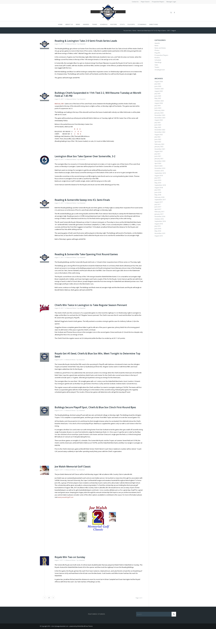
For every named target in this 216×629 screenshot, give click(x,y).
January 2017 (159, 214)
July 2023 (157, 122)
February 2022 (159, 144)
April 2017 (158, 209)
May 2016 (158, 231)
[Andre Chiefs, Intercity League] (44, 308)
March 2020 (158, 166)
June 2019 (158, 180)
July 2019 (157, 178)
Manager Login (171, 1)
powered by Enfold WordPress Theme (81, 626)
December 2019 (160, 168)
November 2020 (160, 161)
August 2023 (159, 120)
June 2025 (158, 96)
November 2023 (160, 118)
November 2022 (160, 132)
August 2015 (159, 236)
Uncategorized (160, 70)
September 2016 (160, 221)
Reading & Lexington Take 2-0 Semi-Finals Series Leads (86, 40)
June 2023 (158, 125)
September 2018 (160, 185)
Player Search (145, 1)
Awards (157, 43)
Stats (156, 65)
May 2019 (158, 183)
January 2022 (159, 147)
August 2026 (159, 81)
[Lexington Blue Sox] (44, 160)
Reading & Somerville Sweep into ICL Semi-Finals (82, 199)
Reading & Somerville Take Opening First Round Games (86, 254)
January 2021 (159, 159)
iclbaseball (82, 44)
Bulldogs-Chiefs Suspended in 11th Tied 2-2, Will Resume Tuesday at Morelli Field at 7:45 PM (98, 94)
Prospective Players (158, 1)
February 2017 (159, 212)
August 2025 (159, 91)
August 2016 (159, 224)
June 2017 (158, 207)
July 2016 (157, 226)
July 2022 (157, 137)
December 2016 (160, 216)
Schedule (158, 60)
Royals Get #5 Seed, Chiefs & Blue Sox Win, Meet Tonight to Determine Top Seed (97, 355)
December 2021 (160, 149)
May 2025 (158, 98)
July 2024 (157, 105)
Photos (157, 50)
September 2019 (160, 173)
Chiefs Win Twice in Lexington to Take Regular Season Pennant (91, 305)
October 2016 (159, 219)
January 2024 (159, 113)
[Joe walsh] (44, 470)
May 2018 (158, 195)
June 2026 (158, 86)
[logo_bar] (108, 12)
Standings (158, 62)
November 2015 (160, 233)
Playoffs (157, 53)
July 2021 (157, 154)
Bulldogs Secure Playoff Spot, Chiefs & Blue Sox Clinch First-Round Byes (95, 407)
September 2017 (160, 200)
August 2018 (159, 188)
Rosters (157, 58)
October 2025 (159, 89)
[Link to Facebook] (174, 12)
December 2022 (160, 130)
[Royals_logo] (44, 560)
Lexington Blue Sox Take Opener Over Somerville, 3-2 (85, 156)
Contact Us (135, 1)
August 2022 (159, 134)
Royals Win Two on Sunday (70, 557)
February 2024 (159, 110)
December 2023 (160, 115)
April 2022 (158, 142)
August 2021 (159, 151)
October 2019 (159, 171)
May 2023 (158, 127)
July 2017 (157, 204)
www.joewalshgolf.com (65, 497)
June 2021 (158, 156)
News (156, 45)
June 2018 (158, 192)
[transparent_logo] (44, 357)
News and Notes (71, 44)
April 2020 (158, 163)
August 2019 (159, 175)
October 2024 (159, 101)
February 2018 (159, 197)
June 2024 (158, 108)
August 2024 (159, 103)
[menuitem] (135, 1)
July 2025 (157, 93)
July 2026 (157, 84)
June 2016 (158, 229)
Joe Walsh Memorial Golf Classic (73, 466)
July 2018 (157, 190)
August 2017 (159, 202)
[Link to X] (171, 12)
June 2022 (158, 139)
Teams (157, 67)
